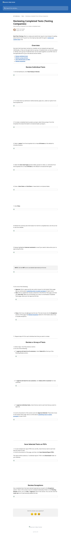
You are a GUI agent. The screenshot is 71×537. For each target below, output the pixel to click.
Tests (22, 16)
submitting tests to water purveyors (36, 291)
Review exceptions (20, 61)
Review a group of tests (21, 58)
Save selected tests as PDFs (22, 59)
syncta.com (35, 531)
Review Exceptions (33, 314)
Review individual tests (21, 56)
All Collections (16, 16)
